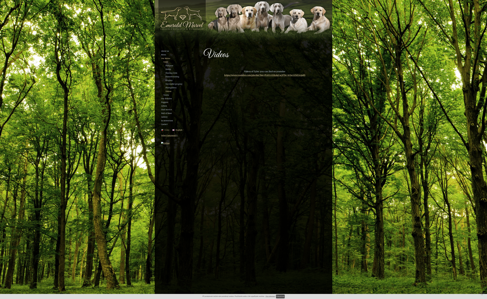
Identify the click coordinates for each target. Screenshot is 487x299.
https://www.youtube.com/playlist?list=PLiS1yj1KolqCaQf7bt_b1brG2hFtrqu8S (264, 75)
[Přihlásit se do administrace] (481, 293)
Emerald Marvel (232, 19)
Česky (166, 130)
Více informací (270, 296)
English (179, 130)
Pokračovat (280, 296)
